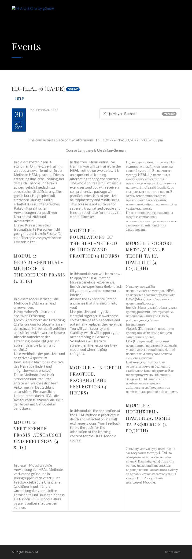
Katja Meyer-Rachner (120, 113)
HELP (19, 99)
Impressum (172, 552)
